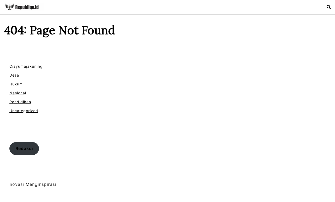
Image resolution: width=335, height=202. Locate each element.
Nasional (17, 93)
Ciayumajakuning (26, 66)
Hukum (16, 84)
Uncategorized (23, 110)
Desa (14, 75)
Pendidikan (20, 102)
